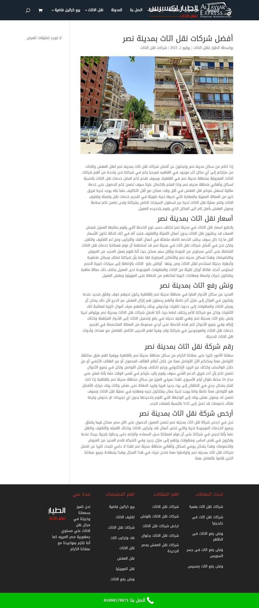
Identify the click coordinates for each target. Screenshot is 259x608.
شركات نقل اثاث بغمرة (206, 506)
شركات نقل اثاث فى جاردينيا (207, 520)
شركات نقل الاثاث (153, 47)
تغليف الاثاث (125, 517)
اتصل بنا (136, 10)
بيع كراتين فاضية (67, 10)
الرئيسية (213, 10)
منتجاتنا (174, 10)
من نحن (193, 10)
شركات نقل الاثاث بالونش (159, 516)
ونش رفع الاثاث (123, 579)
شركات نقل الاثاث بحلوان (160, 535)
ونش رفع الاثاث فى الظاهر (207, 536)
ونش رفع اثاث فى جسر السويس (205, 552)
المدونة (116, 10)
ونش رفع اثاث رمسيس (205, 566)
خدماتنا (155, 10)
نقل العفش (126, 558)
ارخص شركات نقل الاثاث (160, 526)
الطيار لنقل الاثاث (206, 47)
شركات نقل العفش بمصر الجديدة (160, 548)
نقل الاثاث (95, 10)
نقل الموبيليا (125, 568)
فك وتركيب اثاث (123, 538)
